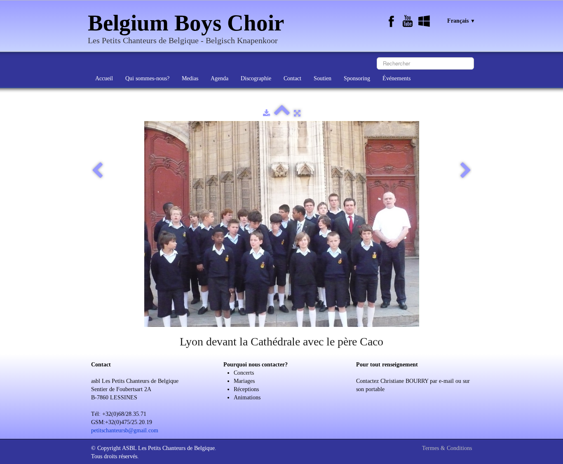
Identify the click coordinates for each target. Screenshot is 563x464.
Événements (396, 78)
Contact (292, 78)
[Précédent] (97, 171)
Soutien (322, 78)
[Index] (282, 113)
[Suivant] (466, 171)
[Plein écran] (297, 113)
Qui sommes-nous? (147, 78)
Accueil (104, 78)
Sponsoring (357, 78)
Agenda (219, 78)
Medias (190, 78)
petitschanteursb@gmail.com (124, 430)
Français (461, 21)
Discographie (256, 78)
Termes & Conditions (447, 448)
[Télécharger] (266, 113)
